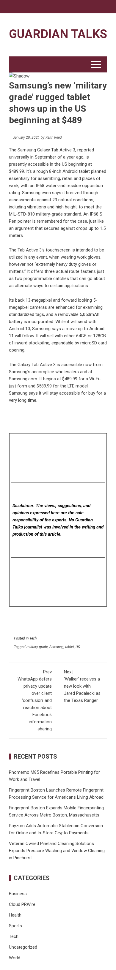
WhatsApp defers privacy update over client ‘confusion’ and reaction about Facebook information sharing (35, 700)
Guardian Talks (58, 34)
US (78, 647)
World (14, 957)
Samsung (56, 647)
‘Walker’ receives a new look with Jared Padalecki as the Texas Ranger (82, 686)
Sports (15, 925)
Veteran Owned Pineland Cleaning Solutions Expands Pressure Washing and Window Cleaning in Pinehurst (57, 850)
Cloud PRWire (22, 904)
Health (15, 915)
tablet (69, 647)
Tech (33, 638)
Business (18, 893)
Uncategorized (23, 947)
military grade (37, 647)
